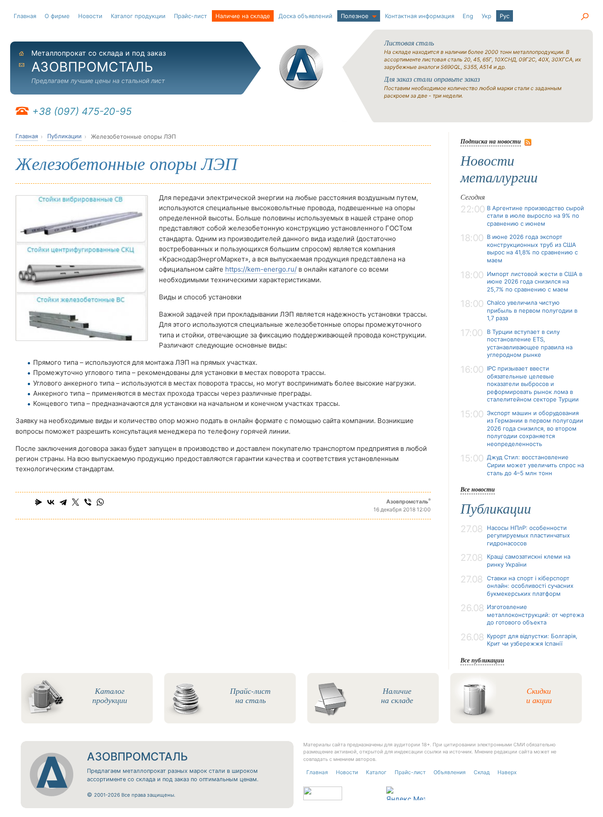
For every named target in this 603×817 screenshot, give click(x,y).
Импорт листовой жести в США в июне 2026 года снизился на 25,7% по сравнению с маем (534, 281)
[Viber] (88, 502)
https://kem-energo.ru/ (261, 269)
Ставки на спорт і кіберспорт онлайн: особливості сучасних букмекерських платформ (530, 586)
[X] (75, 502)
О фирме (57, 15)
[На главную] (301, 67)
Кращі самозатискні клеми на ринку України (528, 560)
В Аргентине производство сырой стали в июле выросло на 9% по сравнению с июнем (535, 215)
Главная (25, 15)
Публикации (64, 136)
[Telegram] (63, 502)
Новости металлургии (499, 169)
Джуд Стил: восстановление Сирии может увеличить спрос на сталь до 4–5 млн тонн (535, 465)
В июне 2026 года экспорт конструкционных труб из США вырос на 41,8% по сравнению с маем (532, 248)
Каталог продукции (138, 15)
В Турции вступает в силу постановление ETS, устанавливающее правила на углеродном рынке (530, 343)
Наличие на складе (242, 15)
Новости (90, 15)
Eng (468, 15)
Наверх (506, 772)
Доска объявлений (305, 15)
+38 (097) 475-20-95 (82, 111)
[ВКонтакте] (50, 502)
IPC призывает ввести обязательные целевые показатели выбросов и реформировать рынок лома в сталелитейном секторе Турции (533, 384)
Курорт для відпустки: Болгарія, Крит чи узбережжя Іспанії (532, 639)
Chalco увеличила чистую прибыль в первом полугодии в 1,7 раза (532, 310)
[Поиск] (584, 17)
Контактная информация (419, 15)
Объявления (449, 772)
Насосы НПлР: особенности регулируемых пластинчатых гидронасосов (528, 535)
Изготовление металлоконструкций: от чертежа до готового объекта (535, 614)
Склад (482, 772)
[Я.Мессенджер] (38, 502)
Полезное (355, 15)
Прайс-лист (190, 15)
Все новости (477, 489)
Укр (486, 15)
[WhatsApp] (100, 502)
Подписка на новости (490, 141)
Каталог (376, 772)
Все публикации (482, 660)
